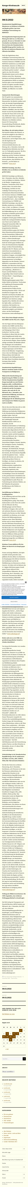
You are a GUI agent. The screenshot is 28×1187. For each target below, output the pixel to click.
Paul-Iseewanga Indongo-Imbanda (13, 976)
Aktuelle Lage (6, 1152)
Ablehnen (14, 601)
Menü (23, 5)
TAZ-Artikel (7, 1120)
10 (4, 1036)
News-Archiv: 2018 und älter (12, 1133)
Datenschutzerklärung (15, 604)
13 (14, 1036)
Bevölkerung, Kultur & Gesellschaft (12, 1159)
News (4, 1156)
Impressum (23, 604)
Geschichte (5, 1167)
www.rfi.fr (12, 163)
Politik (4, 1163)
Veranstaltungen (9, 1122)
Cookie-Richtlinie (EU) (10, 1141)
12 (10, 1036)
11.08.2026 (7, 1096)
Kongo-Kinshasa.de (10, 5)
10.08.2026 (7, 1100)
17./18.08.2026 (8, 1084)
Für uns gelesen (8, 1114)
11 (7, 1036)
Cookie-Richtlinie (6, 604)
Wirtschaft (5, 1170)
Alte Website (7, 1131)
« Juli (6, 1049)
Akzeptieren (14, 597)
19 (10, 1040)
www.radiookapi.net (13, 634)
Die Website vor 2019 (8, 1014)
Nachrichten (14, 978)
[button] (26, 582)
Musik (4, 1178)
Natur (4, 1174)
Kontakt (6, 1135)
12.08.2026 (7, 1088)
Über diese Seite (7, 1148)
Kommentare (8, 1116)
